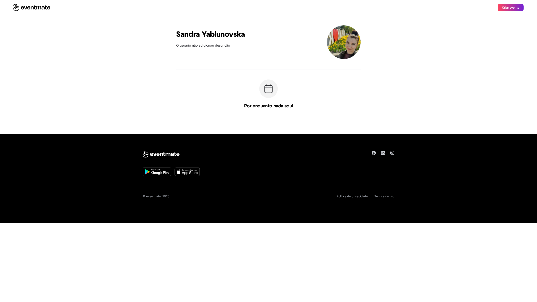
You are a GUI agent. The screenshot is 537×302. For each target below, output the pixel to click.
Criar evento (510, 7)
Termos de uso (384, 196)
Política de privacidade (352, 196)
